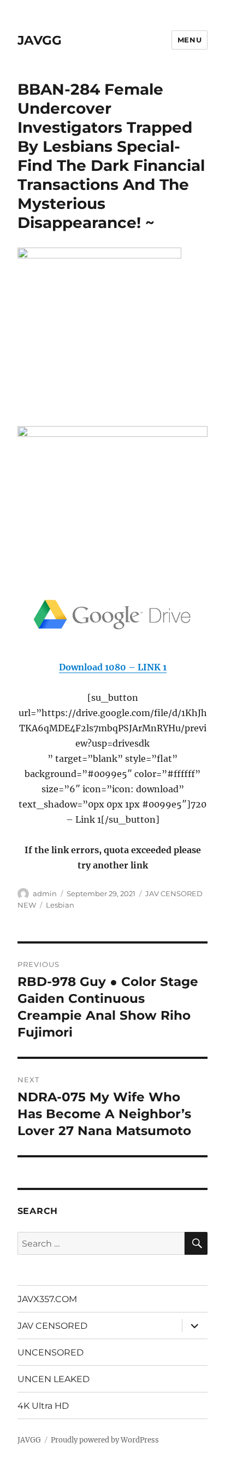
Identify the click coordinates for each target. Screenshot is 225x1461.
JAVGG (39, 40)
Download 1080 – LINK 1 (113, 667)
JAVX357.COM (47, 1299)
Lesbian (60, 905)
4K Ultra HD (43, 1406)
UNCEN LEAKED (53, 1379)
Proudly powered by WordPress (105, 1440)
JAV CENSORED (52, 1326)
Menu (189, 39)
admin (45, 893)
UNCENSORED (50, 1352)
